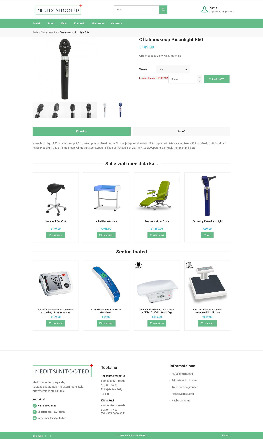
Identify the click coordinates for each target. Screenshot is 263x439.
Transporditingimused (185, 387)
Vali (209, 235)
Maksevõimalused (183, 393)
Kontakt (226, 435)
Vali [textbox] (161, 69)
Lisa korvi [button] (57, 235)
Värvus (143, 69)
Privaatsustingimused (185, 380)
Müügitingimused (182, 373)
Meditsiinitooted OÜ (135, 435)
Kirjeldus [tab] (81, 131)
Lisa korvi (218, 79)
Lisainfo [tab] (181, 131)
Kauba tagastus (181, 400)
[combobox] (173, 69)
